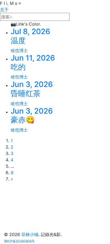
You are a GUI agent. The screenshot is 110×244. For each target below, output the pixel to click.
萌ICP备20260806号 (19, 241)
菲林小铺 (29, 234)
